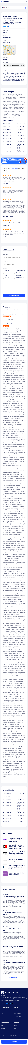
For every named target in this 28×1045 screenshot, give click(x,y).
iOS (15, 1028)
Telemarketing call (20, 270)
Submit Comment (14, 295)
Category (5, 268)
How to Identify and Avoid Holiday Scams (12, 913)
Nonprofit (18, 275)
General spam (19, 272)
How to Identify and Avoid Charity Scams (12, 929)
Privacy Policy (17, 1013)
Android (16, 1025)
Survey (6, 275)
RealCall (16, 1011)
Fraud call (7, 277)
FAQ (2, 1025)
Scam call (7, 272)
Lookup (3, 1011)
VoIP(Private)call (20, 277)
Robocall (7, 270)
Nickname (5, 254)
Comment (5, 282)
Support (3, 1028)
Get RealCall (14, 1041)
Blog (2, 1013)
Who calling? (6, 261)
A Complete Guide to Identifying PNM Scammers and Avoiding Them (13, 897)
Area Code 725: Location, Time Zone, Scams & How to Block (13, 947)
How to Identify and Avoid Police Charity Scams (14, 963)
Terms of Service (18, 1016)
